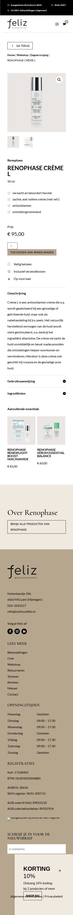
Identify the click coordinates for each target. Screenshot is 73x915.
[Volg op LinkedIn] (24, 631)
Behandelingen (17, 652)
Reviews (12, 682)
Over (10, 658)
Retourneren (16, 670)
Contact (12, 694)
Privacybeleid (54, 896)
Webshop (22, 55)
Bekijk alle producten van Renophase (30, 526)
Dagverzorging (39, 55)
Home (11, 55)
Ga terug (20, 46)
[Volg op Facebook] (10, 631)
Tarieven (13, 676)
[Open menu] (57, 25)
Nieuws (12, 688)
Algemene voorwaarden (26, 896)
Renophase (15, 160)
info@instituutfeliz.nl (21, 611)
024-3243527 (16, 605)
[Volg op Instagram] (17, 631)
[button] (59, 79)
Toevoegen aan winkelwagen (32, 252)
